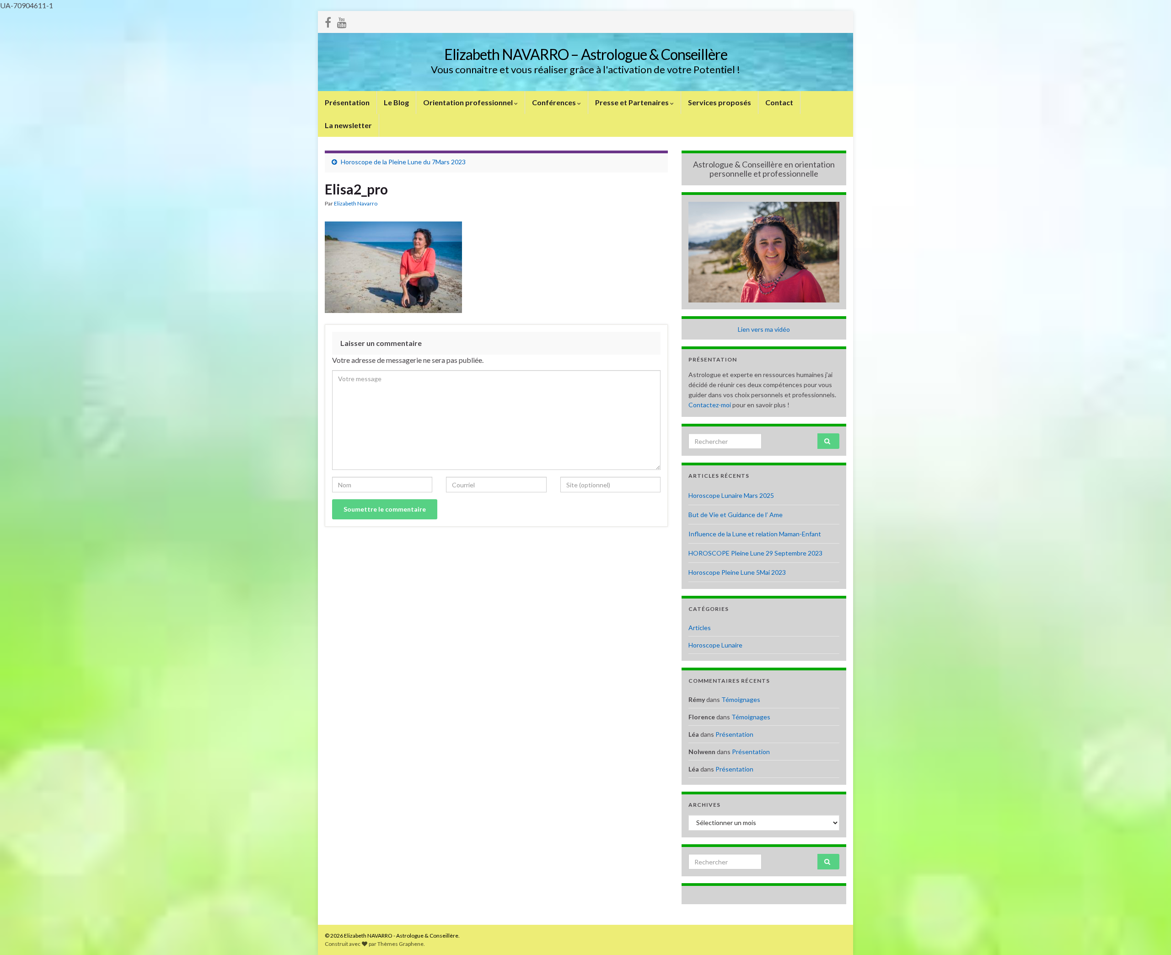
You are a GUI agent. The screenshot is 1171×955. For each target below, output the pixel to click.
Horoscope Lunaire (715, 645)
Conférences (554, 102)
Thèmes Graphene (400, 943)
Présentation (347, 102)
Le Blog (396, 102)
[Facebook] (328, 20)
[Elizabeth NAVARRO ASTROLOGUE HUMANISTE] (342, 20)
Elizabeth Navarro (355, 203)
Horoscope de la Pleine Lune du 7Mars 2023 (403, 162)
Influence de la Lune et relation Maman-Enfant (754, 534)
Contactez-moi (709, 405)
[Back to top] (1150, 934)
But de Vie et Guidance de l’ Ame (735, 514)
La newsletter (348, 125)
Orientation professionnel (468, 102)
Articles (699, 627)
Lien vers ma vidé (762, 329)
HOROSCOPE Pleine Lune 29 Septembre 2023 (755, 553)
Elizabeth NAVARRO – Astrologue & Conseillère (585, 54)
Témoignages (740, 699)
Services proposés (719, 102)
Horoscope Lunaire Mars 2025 (731, 495)
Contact (779, 102)
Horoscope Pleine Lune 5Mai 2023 (737, 572)
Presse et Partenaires (632, 102)
